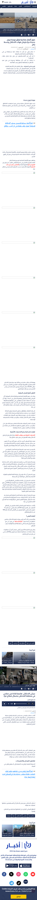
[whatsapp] (25, 874)
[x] (11, 874)
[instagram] (18, 874)
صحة (15, 6)
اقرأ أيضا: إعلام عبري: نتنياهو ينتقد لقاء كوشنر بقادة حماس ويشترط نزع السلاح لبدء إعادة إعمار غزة (18, 774)
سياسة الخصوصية (10, 891)
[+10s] (33, 703)
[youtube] (33, 874)
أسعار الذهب (27, 6)
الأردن (20, 6)
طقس (4, 6)
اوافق (18, 896)
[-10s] (29, 703)
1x (8, 703)
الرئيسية (34, 6)
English (6, 2)
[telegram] (11, 883)
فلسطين (10, 6)
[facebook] (4, 874)
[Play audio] (4, 703)
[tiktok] (19, 883)
